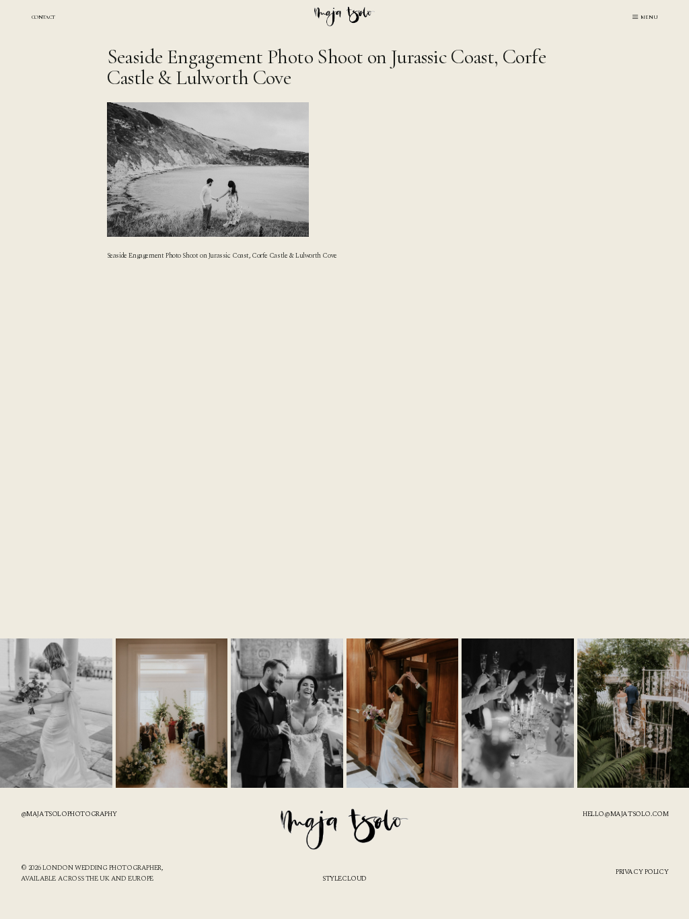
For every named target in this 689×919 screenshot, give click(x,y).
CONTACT (43, 16)
